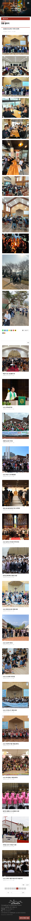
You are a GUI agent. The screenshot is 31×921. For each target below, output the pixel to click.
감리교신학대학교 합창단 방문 (10, 575)
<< (5, 888)
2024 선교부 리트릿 (8, 642)
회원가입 (19, 8)
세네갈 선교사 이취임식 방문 (9, 844)
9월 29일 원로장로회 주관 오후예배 (11, 508)
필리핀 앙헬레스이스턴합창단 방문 (11, 811)
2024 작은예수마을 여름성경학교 (11, 743)
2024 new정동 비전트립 (9, 676)
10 (19, 888)
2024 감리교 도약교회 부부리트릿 (11, 542)
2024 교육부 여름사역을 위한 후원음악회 (13, 878)
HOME (12, 8)
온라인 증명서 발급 (16, 10)
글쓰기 (27, 884)
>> (24, 888)
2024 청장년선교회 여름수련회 (10, 609)
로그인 (15, 8)
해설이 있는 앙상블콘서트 (9, 373)
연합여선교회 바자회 (8, 441)
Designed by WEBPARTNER (7, 914)
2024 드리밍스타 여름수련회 (10, 710)
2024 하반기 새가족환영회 (9, 474)
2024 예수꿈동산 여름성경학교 (10, 777)
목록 (28, 342)
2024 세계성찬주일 (7, 407)
